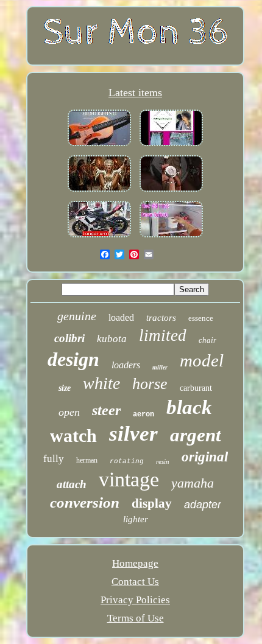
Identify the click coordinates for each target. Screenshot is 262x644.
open (69, 412)
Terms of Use (135, 618)
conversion (84, 502)
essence (200, 318)
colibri (69, 338)
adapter (202, 505)
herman (86, 460)
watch (73, 435)
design (73, 359)
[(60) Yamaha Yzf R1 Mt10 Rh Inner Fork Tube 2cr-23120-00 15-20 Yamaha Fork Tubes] (99, 237)
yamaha (192, 483)
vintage (129, 479)
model (202, 360)
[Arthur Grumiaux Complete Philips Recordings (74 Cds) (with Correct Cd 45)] (99, 146)
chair (207, 340)
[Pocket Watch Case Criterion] (171, 191)
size (64, 388)
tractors (161, 318)
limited (162, 335)
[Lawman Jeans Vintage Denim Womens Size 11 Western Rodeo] (171, 146)
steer (106, 410)
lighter (135, 519)
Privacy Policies (135, 600)
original (205, 456)
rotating (127, 461)
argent (195, 435)
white (101, 383)
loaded (121, 317)
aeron (143, 414)
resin (162, 461)
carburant (196, 388)
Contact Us (135, 581)
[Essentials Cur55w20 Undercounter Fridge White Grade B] (171, 237)
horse (150, 384)
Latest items (135, 92)
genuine (76, 316)
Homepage (135, 563)
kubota (112, 339)
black (189, 407)
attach (72, 484)
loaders (126, 365)
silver (133, 434)
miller (160, 367)
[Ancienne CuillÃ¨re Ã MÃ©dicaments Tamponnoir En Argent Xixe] (99, 191)
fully (53, 458)
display (152, 503)
